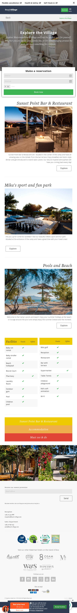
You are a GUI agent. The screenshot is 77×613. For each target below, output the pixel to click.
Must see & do (38, 437)
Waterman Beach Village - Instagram (28, 579)
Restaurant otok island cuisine (29, 557)
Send (66, 498)
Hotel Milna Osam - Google (40, 579)
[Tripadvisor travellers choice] (45, 539)
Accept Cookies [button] (60, 607)
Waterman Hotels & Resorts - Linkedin (53, 579)
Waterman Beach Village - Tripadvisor (34, 579)
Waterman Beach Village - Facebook (22, 579)
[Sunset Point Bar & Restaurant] (38, 129)
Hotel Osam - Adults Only (46, 557)
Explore (64, 168)
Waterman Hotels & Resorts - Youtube (47, 579)
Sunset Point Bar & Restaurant (38, 421)
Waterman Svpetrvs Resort (30, 567)
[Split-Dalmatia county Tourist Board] (55, 539)
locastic (70, 598)
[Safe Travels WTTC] (34, 539)
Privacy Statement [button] (36, 610)
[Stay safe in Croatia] (22, 539)
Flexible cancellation (10, 3)
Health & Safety (31, 3)
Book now (64, 10)
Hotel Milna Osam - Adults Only (63, 557)
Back (8, 17)
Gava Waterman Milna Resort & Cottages (13, 556)
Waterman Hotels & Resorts (46, 567)
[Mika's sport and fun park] (38, 211)
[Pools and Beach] (38, 292)
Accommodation (38, 429)
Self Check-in (49, 3)
